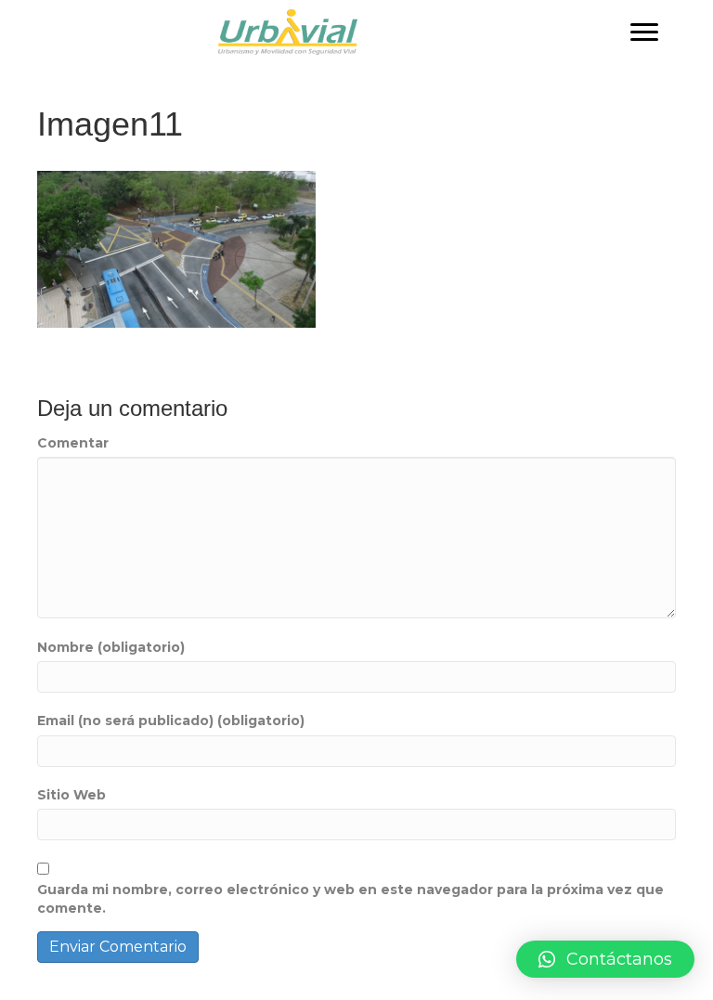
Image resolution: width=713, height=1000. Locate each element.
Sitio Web (71, 794)
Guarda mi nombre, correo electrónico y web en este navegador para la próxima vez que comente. (350, 898)
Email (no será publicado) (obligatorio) (171, 720)
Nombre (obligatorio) (111, 647)
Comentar (73, 443)
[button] (644, 32)
